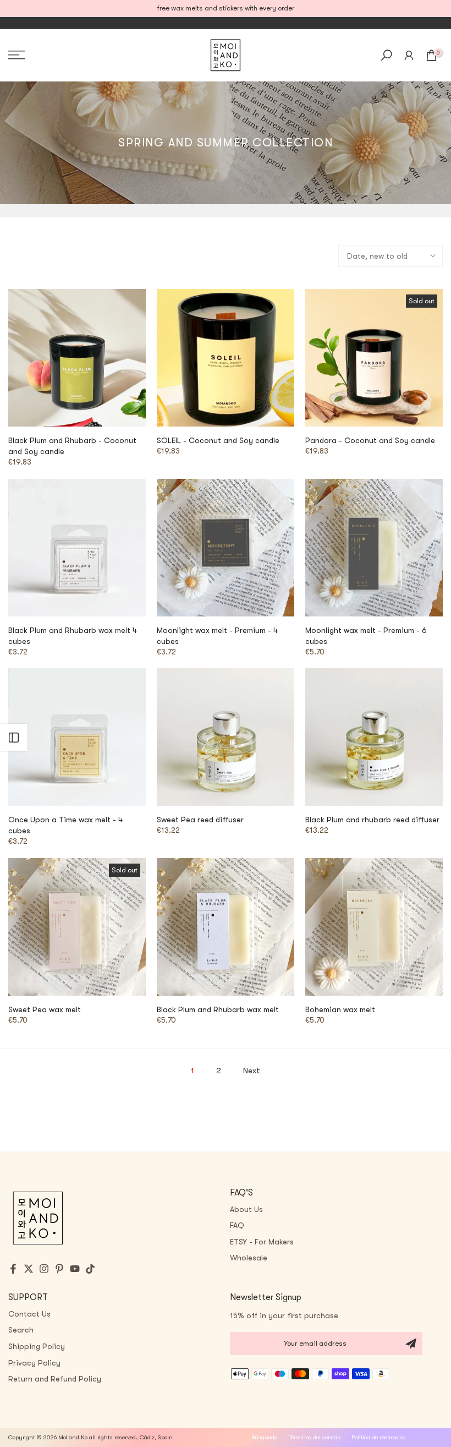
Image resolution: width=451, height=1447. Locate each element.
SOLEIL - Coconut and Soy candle (218, 440)
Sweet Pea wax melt (44, 1009)
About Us (246, 1209)
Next (251, 1070)
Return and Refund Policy (54, 1378)
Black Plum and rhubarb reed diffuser (372, 819)
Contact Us (29, 1313)
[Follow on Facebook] (13, 1268)
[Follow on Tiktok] (90, 1268)
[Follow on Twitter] (29, 1268)
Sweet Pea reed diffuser (200, 819)
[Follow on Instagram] (44, 1268)
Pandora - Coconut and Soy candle (370, 440)
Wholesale (248, 1257)
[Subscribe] (411, 1343)
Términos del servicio (314, 1437)
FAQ (237, 1225)
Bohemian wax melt (340, 1009)
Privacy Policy (34, 1362)
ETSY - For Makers (262, 1241)
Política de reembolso (378, 1437)
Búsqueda (264, 1437)
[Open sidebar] (14, 737)
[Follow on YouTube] (75, 1268)
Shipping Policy (36, 1346)
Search (21, 1329)
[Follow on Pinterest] (59, 1268)
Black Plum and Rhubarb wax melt (218, 1009)
